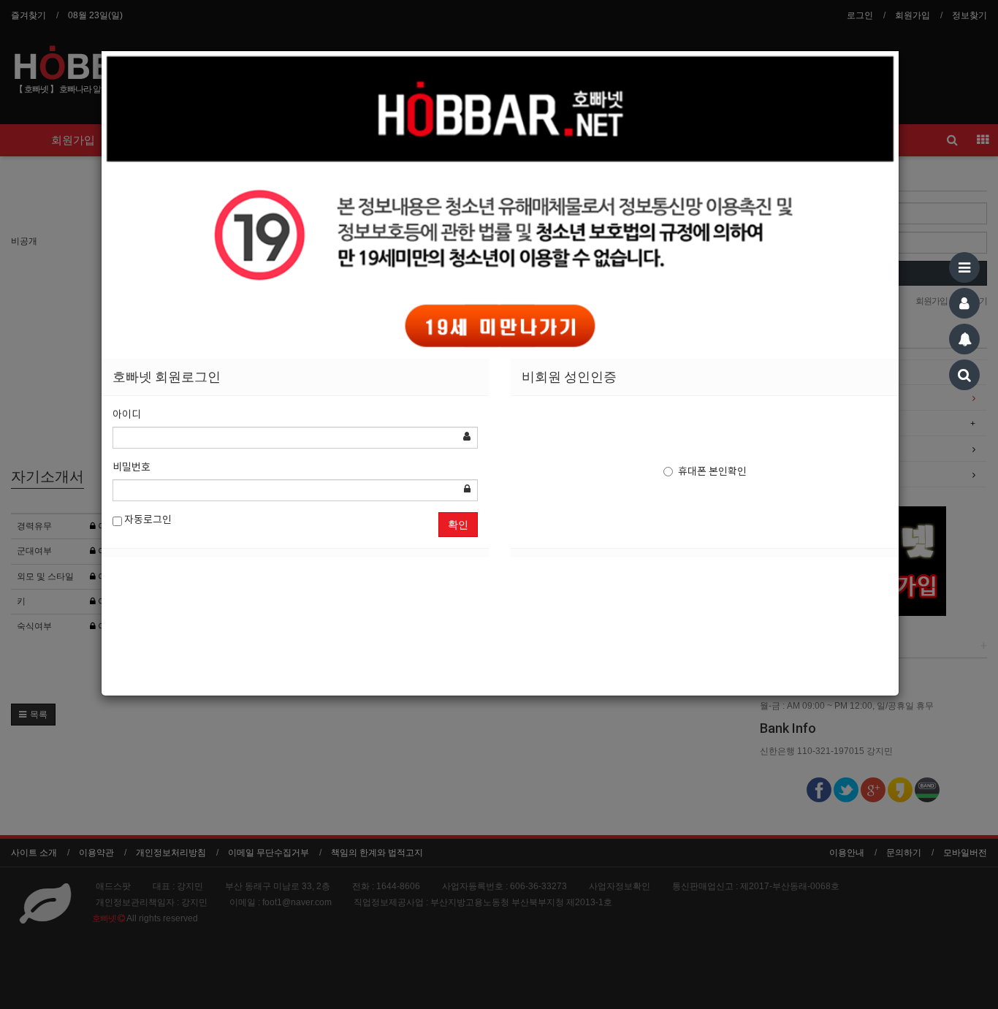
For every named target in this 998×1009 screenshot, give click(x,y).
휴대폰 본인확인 (712, 472)
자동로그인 (147, 520)
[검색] (964, 374)
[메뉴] (964, 267)
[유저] (964, 303)
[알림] (964, 339)
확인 (458, 524)
